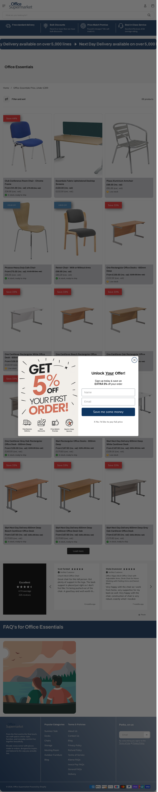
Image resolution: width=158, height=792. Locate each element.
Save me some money (108, 412)
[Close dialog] (134, 360)
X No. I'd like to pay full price (108, 421)
